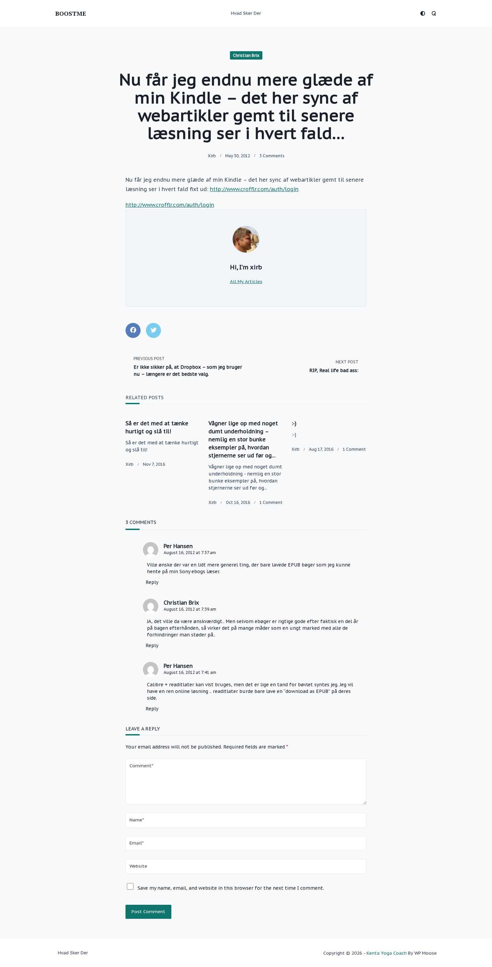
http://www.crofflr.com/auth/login (254, 189)
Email (137, 843)
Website (138, 866)
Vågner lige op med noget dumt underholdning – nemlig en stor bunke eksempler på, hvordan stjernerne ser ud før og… (243, 439)
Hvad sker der (246, 13)
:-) (294, 423)
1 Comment (270, 502)
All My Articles (246, 281)
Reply (152, 582)
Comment (141, 766)
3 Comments (271, 155)
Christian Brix (246, 55)
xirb (212, 155)
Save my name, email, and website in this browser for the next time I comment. (231, 888)
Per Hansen (178, 546)
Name (137, 820)
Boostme (70, 13)
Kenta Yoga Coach (386, 953)
